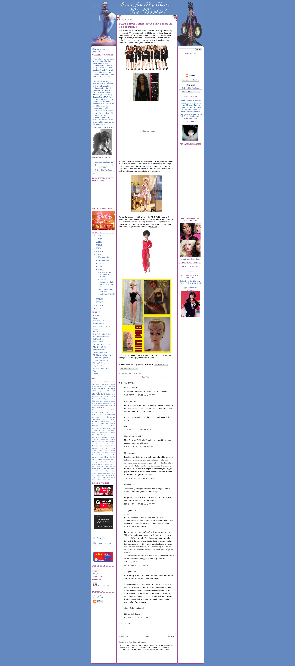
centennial (100, 408)
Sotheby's (112, 471)
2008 (98, 302)
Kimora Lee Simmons (101, 446)
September (102, 260)
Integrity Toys (104, 439)
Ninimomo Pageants (100, 358)
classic (102, 412)
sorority (105, 471)
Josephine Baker (101, 444)
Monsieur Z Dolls (99, 347)
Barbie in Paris (98, 323)
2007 (98, 305)
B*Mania (96, 315)
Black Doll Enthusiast (132, 401)
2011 (98, 251)
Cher (113, 408)
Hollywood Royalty (99, 437)
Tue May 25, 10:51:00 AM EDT (139, 395)
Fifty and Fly (96, 428)
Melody (127, 453)
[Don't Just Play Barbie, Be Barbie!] (102, 543)
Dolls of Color (129, 388)
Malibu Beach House (107, 450)
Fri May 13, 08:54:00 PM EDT (139, 617)
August (101, 263)
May (100, 270)
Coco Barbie (110, 412)
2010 (98, 254)
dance (104, 419)
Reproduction (96, 468)
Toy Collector (98, 366)
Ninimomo (106, 460)
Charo (108, 408)
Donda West (104, 421)
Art (104, 391)
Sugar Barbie (110, 473)
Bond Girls (100, 405)
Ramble (112, 462)
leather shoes (104, 448)
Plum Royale (105, 462)
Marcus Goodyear (130, 436)
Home (147, 637)
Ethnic (112, 424)
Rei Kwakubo (97, 466)
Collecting (96, 414)
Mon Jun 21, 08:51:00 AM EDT (139, 504)
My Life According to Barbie (103, 355)
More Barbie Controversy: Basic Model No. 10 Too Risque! (146, 25)
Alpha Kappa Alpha (108, 388)
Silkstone (99, 471)
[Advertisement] (146, 630)
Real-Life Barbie (109, 464)
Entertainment (103, 424)
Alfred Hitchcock (102, 386)
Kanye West (111, 444)
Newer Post (123, 637)
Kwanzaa (95, 448)
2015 (98, 239)
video (108, 477)
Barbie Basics (105, 394)
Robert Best (106, 468)
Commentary (110, 415)
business (107, 405)
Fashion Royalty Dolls (101, 334)
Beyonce (95, 403)
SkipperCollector (99, 363)
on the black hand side (101, 360)
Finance (104, 428)
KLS (113, 446)
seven (113, 468)
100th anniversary (100, 382)
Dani (126, 485)
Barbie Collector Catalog (106, 396)
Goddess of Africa (98, 430)
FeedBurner (109, 170)
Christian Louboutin (100, 410)
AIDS (113, 384)
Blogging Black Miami (101, 326)
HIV (98, 435)
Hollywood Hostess (108, 435)
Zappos (96, 374)
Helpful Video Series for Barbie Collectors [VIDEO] (106, 292)
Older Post (170, 637)
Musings (101, 455)
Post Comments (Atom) (137, 642)
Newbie (94, 460)
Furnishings (111, 428)
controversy (96, 417)
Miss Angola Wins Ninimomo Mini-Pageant (105, 274)
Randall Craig (97, 464)
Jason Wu (101, 441)
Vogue (95, 371)
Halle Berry (110, 430)
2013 (98, 245)
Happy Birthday (97, 432)
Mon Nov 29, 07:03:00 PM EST (139, 565)
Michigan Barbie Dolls (101, 344)
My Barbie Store (99, 350)
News (100, 459)
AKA (94, 386)
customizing (96, 419)
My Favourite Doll (100, 352)
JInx (106, 441)
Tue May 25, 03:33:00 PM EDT (139, 430)
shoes (94, 471)
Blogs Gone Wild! (98, 598)
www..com (190, 271)
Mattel (94, 452)
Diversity (95, 421)
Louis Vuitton (98, 342)
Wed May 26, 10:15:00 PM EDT (139, 447)
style (104, 473)
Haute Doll (107, 432)
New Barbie (109, 457)
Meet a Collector (103, 452)
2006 (98, 308)
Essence (96, 331)
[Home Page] (103, 33)
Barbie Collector (99, 321)
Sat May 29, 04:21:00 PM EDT (139, 478)
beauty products (109, 401)
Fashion (95, 426)
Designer (112, 419)
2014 (98, 242)
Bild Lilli (153, 227)
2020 (98, 236)
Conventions (111, 417)
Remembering (110, 466)
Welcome (95, 480)
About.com (105, 384)
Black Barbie (107, 403)
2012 (98, 248)
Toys (104, 477)
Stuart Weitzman (97, 473)
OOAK (113, 460)
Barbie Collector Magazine (101, 399)
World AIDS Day (104, 480)
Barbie (95, 318)
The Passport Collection (99, 475)
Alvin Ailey (96, 391)
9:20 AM (139, 373)
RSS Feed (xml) (103, 586)
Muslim (108, 455)
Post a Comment (125, 624)
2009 (98, 299)
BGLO (100, 403)
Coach (95, 329)
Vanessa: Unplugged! (101, 368)
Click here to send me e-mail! (103, 127)
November (102, 257)
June (100, 266)
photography (96, 462)
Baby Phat (110, 391)
